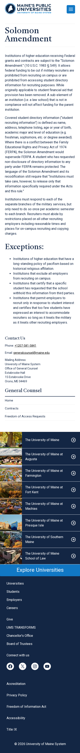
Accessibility (16, 718)
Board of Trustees (19, 644)
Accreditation (16, 684)
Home (9, 400)
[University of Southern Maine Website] (40, 539)
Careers (12, 608)
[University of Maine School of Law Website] (40, 556)
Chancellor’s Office (20, 636)
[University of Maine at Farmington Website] (40, 473)
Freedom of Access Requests (25, 416)
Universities (15, 583)
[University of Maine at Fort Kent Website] (40, 490)
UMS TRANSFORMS (21, 627)
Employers (14, 600)
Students (13, 592)
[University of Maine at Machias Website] (40, 506)
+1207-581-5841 (25, 345)
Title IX (12, 729)
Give (10, 619)
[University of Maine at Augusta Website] (40, 456)
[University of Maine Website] (40, 440)
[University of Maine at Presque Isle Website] (40, 523)
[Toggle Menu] (71, 9)
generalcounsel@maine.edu (31, 352)
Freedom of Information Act (26, 707)
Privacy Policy (17, 695)
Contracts (11, 408)
